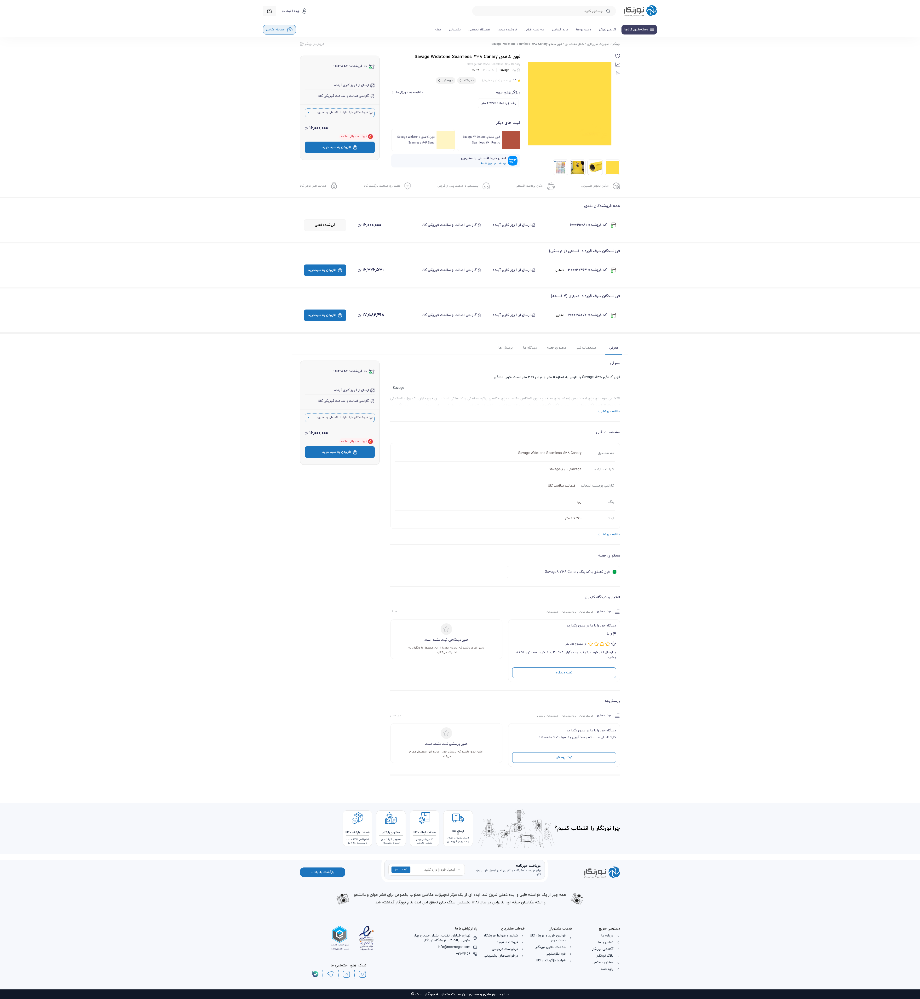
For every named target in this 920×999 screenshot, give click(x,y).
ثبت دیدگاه (564, 672)
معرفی (613, 347)
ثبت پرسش (564, 757)
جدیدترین (552, 612)
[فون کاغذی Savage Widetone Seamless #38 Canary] (595, 167)
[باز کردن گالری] (569, 104)
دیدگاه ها (530, 347)
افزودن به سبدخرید (322, 270)
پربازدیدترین (569, 612)
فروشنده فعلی (325, 225)
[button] (617, 56)
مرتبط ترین (586, 612)
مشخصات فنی (586, 347)
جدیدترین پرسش (548, 716)
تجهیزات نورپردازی (598, 44)
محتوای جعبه (556, 347)
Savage (504, 70)
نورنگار (616, 44)
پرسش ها (506, 347)
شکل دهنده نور (574, 44)
